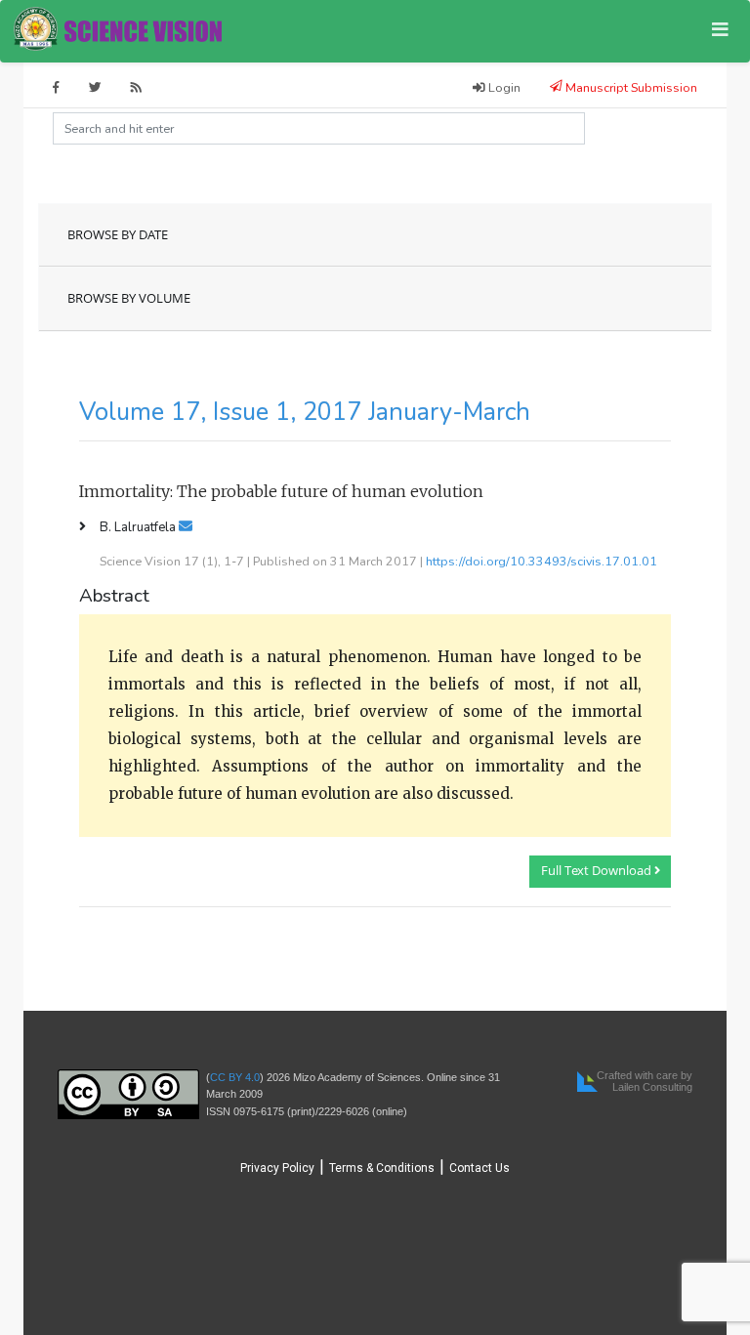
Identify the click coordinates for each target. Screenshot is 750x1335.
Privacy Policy (277, 1168)
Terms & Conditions (382, 1168)
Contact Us (479, 1168)
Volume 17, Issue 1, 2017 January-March (304, 412)
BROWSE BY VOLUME (128, 298)
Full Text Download (597, 870)
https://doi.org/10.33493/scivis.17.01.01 (541, 561)
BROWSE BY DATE (117, 235)
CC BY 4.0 (235, 1077)
